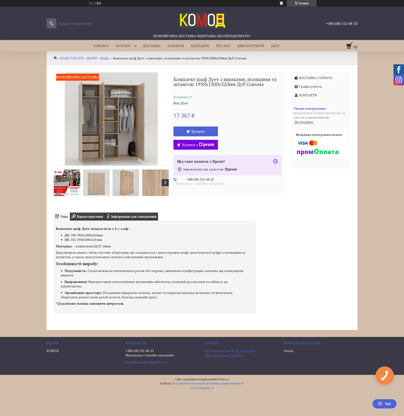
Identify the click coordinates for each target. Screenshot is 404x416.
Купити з (190, 144)
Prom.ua (224, 379)
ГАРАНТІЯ (176, 45)
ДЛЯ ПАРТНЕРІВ (251, 45)
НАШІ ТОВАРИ (71, 58)
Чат (388, 404)
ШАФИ (92, 58)
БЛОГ (275, 45)
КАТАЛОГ (123, 45)
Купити (198, 131)
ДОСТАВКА (152, 45)
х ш (120, 228)
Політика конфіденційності (226, 383)
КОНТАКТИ (200, 45)
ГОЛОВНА (101, 45)
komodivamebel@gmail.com (147, 362)
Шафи (104, 58)
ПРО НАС (223, 45)
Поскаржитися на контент (189, 383)
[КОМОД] (202, 20)
